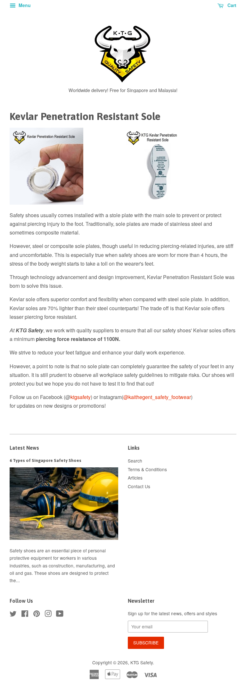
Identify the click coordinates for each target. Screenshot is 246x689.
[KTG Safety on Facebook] (25, 614)
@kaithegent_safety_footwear (157, 397)
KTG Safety (141, 662)
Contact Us (139, 486)
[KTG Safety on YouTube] (59, 614)
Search (135, 460)
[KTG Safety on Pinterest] (36, 614)
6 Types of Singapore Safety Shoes (45, 460)
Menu (24, 5)
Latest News (24, 448)
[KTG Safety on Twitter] (13, 614)
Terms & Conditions (147, 469)
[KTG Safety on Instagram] (48, 614)
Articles (135, 477)
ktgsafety (80, 397)
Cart (231, 5)
